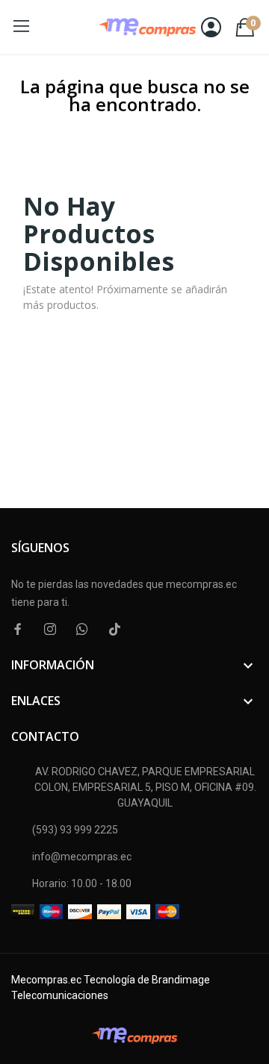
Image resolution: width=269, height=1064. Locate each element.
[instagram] (50, 629)
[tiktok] (114, 629)
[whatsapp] (82, 629)
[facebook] (18, 629)
